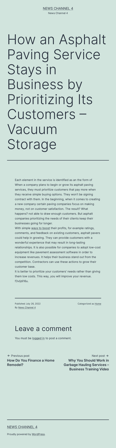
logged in (38, 338)
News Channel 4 (58, 8)
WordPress (38, 434)
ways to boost (40, 228)
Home (98, 303)
